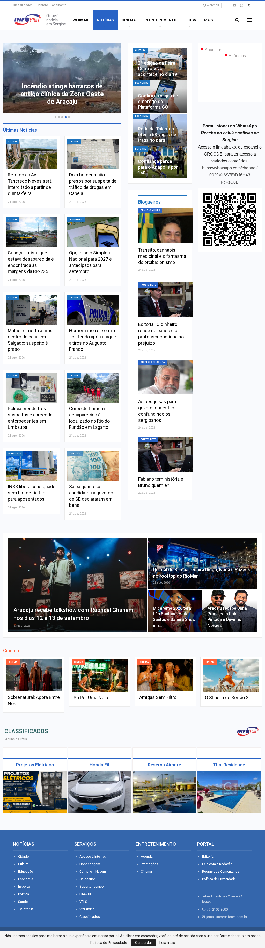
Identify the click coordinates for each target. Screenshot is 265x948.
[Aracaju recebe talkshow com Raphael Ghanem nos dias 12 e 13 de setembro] (78, 585)
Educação (25, 871)
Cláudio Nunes (150, 210)
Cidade (12, 141)
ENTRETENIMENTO (159, 20)
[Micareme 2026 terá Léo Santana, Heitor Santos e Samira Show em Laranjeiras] (175, 611)
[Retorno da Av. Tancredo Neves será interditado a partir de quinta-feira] (31, 154)
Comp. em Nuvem (92, 871)
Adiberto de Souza (153, 362)
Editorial (208, 856)
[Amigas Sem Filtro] (165, 675)
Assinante (59, 5)
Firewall (85, 894)
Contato (42, 5)
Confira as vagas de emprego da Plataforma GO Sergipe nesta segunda (158, 107)
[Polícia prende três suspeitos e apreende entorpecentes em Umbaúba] (31, 388)
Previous (13, 76)
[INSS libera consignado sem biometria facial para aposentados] (31, 466)
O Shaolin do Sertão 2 (226, 697)
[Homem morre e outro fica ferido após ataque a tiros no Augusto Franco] (93, 310)
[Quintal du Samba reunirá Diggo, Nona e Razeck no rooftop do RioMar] (202, 563)
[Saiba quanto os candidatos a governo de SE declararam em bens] (93, 466)
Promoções (149, 864)
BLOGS (190, 20)
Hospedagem (89, 864)
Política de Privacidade (219, 879)
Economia (76, 219)
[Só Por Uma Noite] (100, 675)
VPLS (83, 902)
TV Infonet (25, 909)
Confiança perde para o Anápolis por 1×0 (158, 167)
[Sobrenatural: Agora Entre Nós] (34, 675)
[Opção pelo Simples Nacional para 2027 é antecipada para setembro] (93, 232)
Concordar (143, 943)
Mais (208, 20)
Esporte (140, 148)
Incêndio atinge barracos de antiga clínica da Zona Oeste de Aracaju (62, 93)
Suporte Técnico (91, 886)
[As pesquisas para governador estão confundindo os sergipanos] (165, 377)
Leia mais (167, 942)
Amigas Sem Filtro (157, 697)
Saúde (23, 902)
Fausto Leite (148, 285)
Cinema (129, 20)
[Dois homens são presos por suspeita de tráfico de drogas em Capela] (93, 154)
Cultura (140, 50)
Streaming (87, 909)
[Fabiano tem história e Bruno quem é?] (165, 454)
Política (75, 453)
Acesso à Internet (92, 856)
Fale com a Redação (217, 864)
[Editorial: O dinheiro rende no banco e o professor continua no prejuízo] (165, 299)
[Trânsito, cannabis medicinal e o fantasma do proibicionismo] (165, 225)
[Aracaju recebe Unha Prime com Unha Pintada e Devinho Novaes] (229, 611)
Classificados (23, 5)
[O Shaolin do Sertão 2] (231, 675)
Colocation (87, 879)
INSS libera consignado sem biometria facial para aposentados (31, 493)
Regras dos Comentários (220, 871)
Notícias (105, 20)
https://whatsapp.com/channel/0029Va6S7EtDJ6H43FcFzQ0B (229, 175)
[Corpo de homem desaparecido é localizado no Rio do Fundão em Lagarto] (93, 388)
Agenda (147, 856)
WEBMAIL (81, 20)
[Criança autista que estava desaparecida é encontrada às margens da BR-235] (31, 232)
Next (111, 76)
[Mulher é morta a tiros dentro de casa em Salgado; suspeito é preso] (31, 310)
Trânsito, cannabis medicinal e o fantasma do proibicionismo (162, 256)
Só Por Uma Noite (91, 697)
